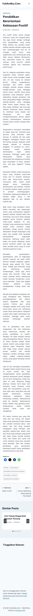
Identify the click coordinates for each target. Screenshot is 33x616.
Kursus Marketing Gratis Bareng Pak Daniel (24, 492)
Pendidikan (6, 13)
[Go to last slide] (5, 521)
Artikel (6, 467)
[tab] (12, 531)
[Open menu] (29, 3)
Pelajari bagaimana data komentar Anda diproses (15, 595)
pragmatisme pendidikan (11, 479)
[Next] (27, 521)
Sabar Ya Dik (7, 489)
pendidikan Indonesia (10, 475)
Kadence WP (20, 610)
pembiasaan (15, 467)
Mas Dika (7, 30)
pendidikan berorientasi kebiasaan (14, 471)
